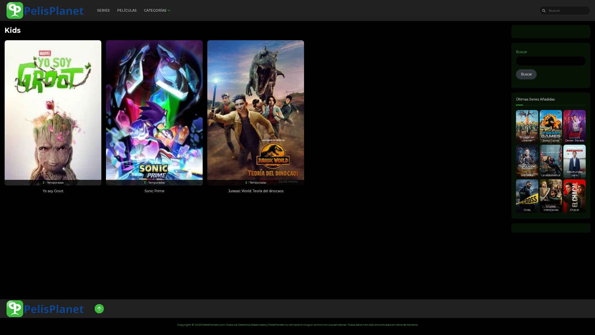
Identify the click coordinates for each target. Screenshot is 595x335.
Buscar (521, 52)
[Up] (99, 308)
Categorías (155, 10)
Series (103, 10)
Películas (127, 10)
